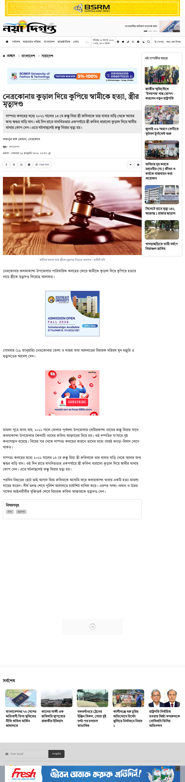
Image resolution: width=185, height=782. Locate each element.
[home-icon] (7, 41)
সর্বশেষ (16, 41)
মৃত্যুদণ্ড (21, 512)
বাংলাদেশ (49, 41)
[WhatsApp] (133, 42)
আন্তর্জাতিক (63, 41)
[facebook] (118, 42)
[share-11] (130, 164)
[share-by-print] (138, 164)
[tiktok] (128, 42)
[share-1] (6, 164)
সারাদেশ (47, 56)
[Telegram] (138, 42)
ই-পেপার (159, 41)
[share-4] (29, 164)
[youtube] (123, 42)
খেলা (76, 41)
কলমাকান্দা (14, 147)
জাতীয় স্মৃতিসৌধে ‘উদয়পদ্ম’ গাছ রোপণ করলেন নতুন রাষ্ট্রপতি (159, 93)
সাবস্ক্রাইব (56, 754)
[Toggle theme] (144, 41)
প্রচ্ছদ (11, 56)
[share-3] (21, 164)
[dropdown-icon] (86, 42)
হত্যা (10, 512)
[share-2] (13, 164)
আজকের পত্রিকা (32, 41)
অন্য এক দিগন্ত (173, 41)
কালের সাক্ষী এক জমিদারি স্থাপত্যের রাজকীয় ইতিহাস (53, 716)
